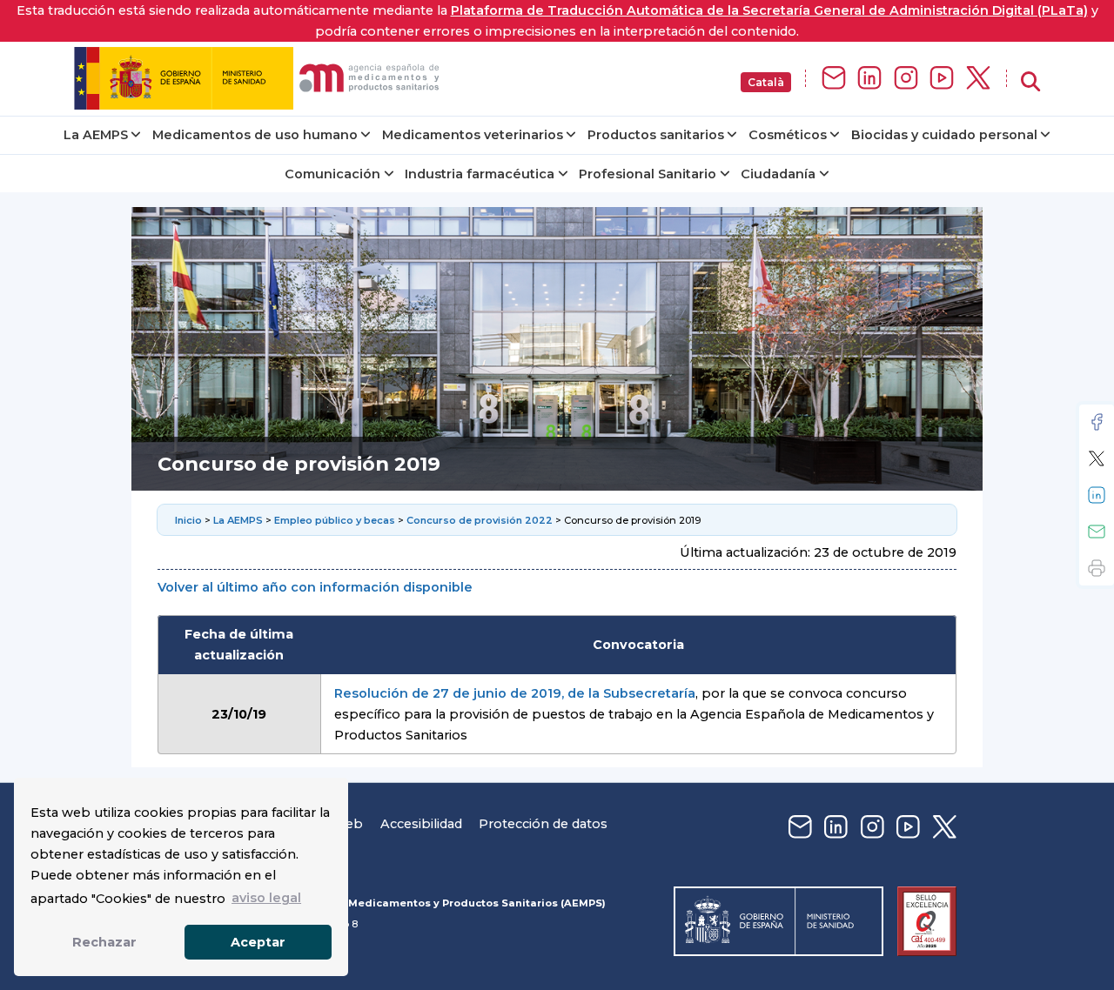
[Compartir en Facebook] (1096, 422)
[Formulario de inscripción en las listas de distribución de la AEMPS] (834, 79)
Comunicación (332, 174)
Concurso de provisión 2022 (479, 520)
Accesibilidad (421, 824)
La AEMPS (96, 135)
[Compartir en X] (1096, 458)
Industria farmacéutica (479, 174)
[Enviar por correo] (1096, 531)
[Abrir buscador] (1030, 82)
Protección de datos (543, 824)
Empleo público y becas (334, 520)
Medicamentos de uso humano (255, 135)
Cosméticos (787, 135)
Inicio (190, 520)
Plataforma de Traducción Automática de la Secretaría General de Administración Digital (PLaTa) (769, 10)
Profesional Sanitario (647, 174)
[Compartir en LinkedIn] (1096, 495)
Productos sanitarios (655, 135)
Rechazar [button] (104, 942)
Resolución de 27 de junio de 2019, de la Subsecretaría (514, 693)
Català (766, 82)
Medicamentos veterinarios (472, 135)
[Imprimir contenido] (1096, 568)
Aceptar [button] (258, 942)
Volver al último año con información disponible (315, 587)
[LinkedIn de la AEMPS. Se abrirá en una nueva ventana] (869, 79)
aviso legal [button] (266, 898)
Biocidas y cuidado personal (944, 135)
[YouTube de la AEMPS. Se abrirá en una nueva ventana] (942, 79)
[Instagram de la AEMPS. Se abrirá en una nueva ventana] (906, 79)
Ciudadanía (778, 174)
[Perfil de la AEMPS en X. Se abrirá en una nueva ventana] (978, 79)
